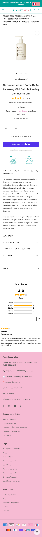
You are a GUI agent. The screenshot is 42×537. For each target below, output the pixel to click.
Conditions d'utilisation (11, 481)
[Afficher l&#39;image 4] (23, 73)
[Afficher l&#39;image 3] (21, 73)
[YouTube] (15, 405)
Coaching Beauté (9, 494)
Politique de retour (10, 469)
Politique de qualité (10, 473)
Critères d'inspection (10, 477)
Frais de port (22, 111)
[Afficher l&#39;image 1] (16, 73)
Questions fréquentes (11, 502)
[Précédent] (11, 73)
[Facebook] (4, 405)
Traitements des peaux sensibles (15, 427)
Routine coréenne (9, 419)
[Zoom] (37, 33)
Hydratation (7, 435)
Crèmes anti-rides (9, 423)
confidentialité (8, 456)
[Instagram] (9, 405)
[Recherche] (35, 10)
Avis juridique (8, 453)
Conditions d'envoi (10, 465)
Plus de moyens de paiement (21, 150)
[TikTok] (20, 405)
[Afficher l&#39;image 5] (25, 73)
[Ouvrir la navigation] (3, 10)
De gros (6, 510)
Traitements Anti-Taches (11, 431)
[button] (36, 4)
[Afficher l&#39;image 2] (18, 73)
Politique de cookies (10, 461)
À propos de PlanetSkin (12, 448)
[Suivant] (30, 73)
